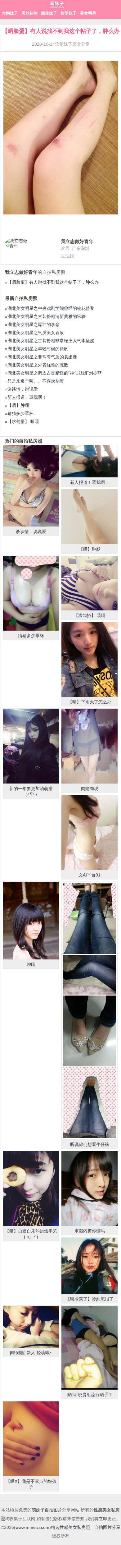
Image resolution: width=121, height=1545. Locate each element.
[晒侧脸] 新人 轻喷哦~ (31, 1352)
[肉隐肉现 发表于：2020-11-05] (89, 746)
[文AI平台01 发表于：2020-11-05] (89, 833)
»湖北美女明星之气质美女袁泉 (34, 332)
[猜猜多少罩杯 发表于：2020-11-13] (31, 593)
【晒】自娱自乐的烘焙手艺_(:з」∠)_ (31, 1234)
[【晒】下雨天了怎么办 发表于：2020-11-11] (89, 659)
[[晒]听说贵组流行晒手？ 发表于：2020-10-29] (89, 1347)
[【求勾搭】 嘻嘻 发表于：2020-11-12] (89, 583)
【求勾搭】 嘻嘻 (89, 615)
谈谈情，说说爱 (31, 531)
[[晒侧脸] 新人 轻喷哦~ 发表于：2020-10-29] (31, 1326)
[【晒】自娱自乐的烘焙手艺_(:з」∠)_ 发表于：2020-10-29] (31, 1188)
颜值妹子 (49, 13)
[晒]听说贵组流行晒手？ (90, 1394)
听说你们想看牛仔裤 (89, 1144)
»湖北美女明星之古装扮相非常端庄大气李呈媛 (49, 340)
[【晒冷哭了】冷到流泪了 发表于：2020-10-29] (89, 1265)
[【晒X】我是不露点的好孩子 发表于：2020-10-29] (31, 1439)
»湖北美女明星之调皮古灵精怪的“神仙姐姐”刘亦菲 (53, 372)
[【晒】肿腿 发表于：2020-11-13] (89, 517)
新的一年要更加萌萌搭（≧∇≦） (31, 791)
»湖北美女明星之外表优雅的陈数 (36, 364)
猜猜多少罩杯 (31, 635)
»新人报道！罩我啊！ (26, 397)
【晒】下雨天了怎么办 (89, 701)
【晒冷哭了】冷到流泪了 (90, 1298)
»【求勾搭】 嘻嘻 (22, 421)
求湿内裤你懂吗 (89, 1230)
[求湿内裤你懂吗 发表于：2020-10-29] (89, 1188)
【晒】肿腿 (90, 549)
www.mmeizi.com (32, 1527)
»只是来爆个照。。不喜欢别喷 (34, 381)
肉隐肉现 (89, 788)
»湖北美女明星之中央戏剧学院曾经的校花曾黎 (49, 308)
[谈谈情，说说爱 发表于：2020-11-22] (31, 486)
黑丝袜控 (29, 13)
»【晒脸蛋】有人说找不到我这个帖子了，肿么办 (52, 282)
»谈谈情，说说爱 (21, 389)
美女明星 (88, 13)
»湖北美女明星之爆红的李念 (32, 324)
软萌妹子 (68, 13)
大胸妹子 (10, 13)
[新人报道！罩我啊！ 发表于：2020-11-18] (89, 461)
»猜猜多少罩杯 (19, 413)
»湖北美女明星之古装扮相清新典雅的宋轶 (45, 316)
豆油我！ (69, 255)
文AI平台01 (89, 874)
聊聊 (31, 964)
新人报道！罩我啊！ (89, 482)
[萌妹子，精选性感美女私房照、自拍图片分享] (57, 7)
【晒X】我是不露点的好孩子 (31, 1484)
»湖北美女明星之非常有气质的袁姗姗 (41, 356)
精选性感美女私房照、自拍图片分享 (85, 1527)
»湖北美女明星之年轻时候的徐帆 (36, 348)
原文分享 (81, 44)
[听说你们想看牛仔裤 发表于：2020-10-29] (89, 1010)
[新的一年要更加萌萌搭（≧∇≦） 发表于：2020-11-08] (31, 746)
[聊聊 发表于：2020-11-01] (31, 920)
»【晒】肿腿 (17, 405)
